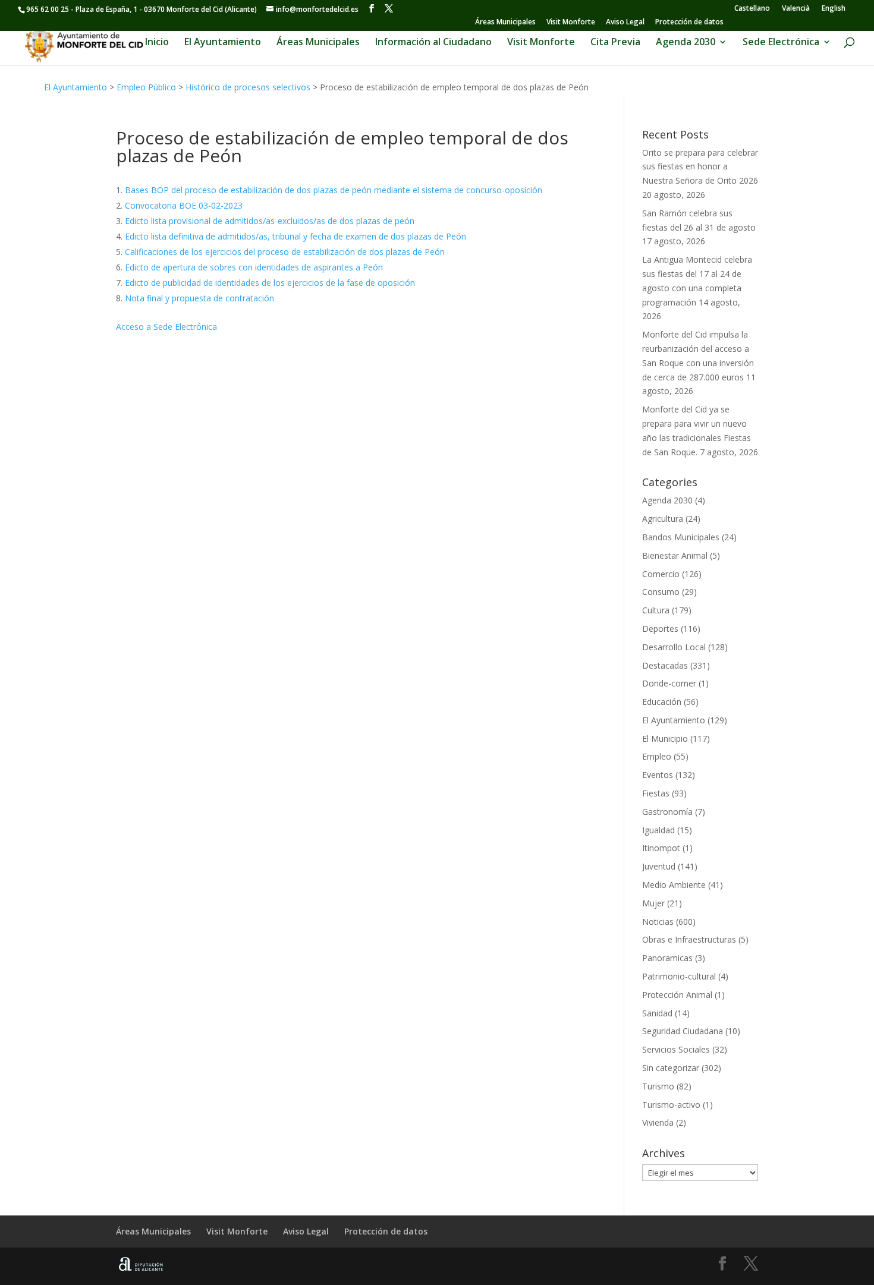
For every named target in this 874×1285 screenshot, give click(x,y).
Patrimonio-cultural (679, 976)
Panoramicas (667, 957)
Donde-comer (669, 683)
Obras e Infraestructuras (689, 939)
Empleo (656, 756)
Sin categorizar (670, 1067)
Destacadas (665, 665)
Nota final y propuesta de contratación (199, 298)
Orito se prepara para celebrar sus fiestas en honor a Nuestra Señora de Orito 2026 (700, 167)
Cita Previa (615, 42)
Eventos (657, 774)
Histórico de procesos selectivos (248, 87)
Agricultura (662, 518)
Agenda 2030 (685, 42)
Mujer (653, 903)
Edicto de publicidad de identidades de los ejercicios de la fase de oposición (270, 282)
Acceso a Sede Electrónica (166, 326)
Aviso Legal (625, 22)
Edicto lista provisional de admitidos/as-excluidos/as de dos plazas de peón (269, 220)
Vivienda (658, 1122)
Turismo (658, 1086)
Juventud (658, 866)
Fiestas (655, 793)
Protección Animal (677, 994)
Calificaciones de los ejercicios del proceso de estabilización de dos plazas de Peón (285, 251)
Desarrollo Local (674, 647)
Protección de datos (689, 22)
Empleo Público (146, 87)
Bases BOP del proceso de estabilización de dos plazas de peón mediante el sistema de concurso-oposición (333, 190)
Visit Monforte (570, 22)
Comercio (661, 573)
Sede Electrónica (781, 42)
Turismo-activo (671, 1104)
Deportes (660, 628)
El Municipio (665, 738)
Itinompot (661, 847)
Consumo (661, 591)
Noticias (658, 921)
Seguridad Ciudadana (682, 1031)
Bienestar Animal (675, 555)
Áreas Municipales (505, 22)
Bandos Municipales (680, 537)
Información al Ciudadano (433, 42)
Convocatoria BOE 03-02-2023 (184, 205)
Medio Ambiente (674, 884)
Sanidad (657, 1013)
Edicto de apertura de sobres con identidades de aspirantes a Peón (254, 267)
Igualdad (658, 830)
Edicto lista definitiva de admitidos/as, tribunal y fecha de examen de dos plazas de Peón (295, 236)
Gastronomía (667, 811)
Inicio (157, 42)
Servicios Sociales (676, 1049)
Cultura (655, 610)
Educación (661, 701)
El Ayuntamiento (222, 42)
